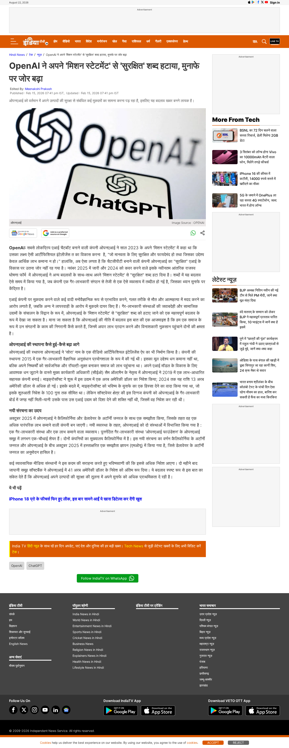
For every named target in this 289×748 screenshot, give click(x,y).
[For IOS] (263, 711)
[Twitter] (24, 710)
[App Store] (158, 711)
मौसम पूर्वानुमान (17, 665)
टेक (31, 54)
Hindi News (17, 54)
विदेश (89, 41)
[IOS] (249, 2)
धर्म (148, 41)
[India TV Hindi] (35, 41)
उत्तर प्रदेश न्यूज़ (208, 614)
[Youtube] (45, 710)
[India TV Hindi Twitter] (262, 2)
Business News (83, 644)
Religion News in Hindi (88, 649)
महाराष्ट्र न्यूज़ (207, 644)
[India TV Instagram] (34, 710)
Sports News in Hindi (87, 632)
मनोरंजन (102, 41)
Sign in (275, 2)
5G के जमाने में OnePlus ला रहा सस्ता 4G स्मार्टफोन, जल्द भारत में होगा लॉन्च (258, 200)
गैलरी (158, 41)
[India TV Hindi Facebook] (258, 2)
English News (18, 644)
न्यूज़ (39, 54)
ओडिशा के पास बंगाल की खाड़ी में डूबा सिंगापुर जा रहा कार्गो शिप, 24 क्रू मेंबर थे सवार (259, 365)
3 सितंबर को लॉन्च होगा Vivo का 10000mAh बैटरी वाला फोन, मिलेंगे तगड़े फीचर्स (258, 157)
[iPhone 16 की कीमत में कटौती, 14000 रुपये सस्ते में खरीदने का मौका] (225, 179)
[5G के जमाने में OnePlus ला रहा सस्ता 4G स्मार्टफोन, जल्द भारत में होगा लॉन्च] (225, 200)
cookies (192, 742)
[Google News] (23, 233)
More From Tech (236, 119)
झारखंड (204, 685)
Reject (238, 742)
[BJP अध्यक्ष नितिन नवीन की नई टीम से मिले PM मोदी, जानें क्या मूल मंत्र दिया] (225, 295)
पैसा (124, 41)
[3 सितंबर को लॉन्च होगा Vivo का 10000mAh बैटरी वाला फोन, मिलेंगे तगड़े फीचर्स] (225, 157)
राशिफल (136, 41)
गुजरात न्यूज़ (206, 655)
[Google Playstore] (120, 711)
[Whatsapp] (193, 233)
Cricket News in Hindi (87, 638)
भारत (78, 41)
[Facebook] (13, 710)
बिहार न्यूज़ (205, 632)
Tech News (133, 546)
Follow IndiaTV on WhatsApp (104, 578)
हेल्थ (185, 41)
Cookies (45, 742)
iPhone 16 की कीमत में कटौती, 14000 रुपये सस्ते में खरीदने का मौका (258, 178)
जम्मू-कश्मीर (206, 679)
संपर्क (12, 614)
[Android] (253, 2)
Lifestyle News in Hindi (88, 667)
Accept (213, 742)
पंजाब (202, 661)
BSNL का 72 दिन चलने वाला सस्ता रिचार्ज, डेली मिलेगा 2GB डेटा (259, 135)
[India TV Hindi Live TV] (275, 41)
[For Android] (225, 711)
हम (10, 620)
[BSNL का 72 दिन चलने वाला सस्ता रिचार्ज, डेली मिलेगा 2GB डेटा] (225, 135)
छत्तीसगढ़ (204, 673)
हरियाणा (204, 667)
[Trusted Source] (55, 233)
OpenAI (16, 566)
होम (55, 41)
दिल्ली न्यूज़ (205, 620)
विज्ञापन (13, 626)
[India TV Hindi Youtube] (266, 2)
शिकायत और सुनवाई (19, 632)
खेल (114, 41)
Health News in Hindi (87, 661)
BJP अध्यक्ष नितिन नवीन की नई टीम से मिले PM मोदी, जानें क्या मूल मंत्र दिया (259, 295)
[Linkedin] (55, 710)
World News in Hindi (86, 620)
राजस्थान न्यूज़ (207, 649)
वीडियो (66, 41)
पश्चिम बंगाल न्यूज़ (209, 626)
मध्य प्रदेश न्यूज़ (208, 638)
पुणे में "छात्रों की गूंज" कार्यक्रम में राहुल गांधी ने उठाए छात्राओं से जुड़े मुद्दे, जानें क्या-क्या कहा (259, 343)
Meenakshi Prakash (38, 89)
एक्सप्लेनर (172, 41)
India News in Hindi (86, 614)
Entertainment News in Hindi (92, 626)
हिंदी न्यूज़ (33, 546)
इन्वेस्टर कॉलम (16, 638)
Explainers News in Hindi (89, 655)
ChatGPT (35, 566)
